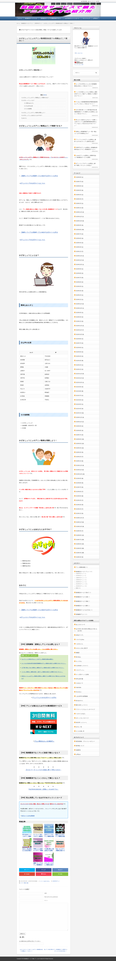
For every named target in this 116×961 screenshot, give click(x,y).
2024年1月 (78, 299)
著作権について (80, 745)
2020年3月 (78, 452)
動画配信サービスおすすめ (83, 610)
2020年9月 (78, 426)
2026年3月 (78, 199)
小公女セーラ (79, 683)
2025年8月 (78, 229)
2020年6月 (78, 439)
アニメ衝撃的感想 (80, 567)
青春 (27, 882)
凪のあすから (79, 700)
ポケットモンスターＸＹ (82, 718)
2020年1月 (78, 461)
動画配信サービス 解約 (82, 605)
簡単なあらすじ (29, 103)
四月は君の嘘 (79, 678)
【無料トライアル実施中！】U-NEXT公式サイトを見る (39, 176)
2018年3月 (78, 557)
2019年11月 (79, 469)
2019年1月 (78, 513)
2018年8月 (78, 535)
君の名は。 (79, 657)
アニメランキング (78, 64)
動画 (77, 588)
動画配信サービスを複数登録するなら (51, 18)
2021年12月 (79, 373)
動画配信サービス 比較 (82, 597)
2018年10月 (79, 526)
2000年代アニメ (80, 581)
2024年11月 (79, 260)
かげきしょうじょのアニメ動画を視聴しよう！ (33, 112)
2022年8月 (78, 338)
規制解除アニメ (80, 614)
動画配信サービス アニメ (82, 571)
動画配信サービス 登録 (82, 601)
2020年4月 (78, 448)
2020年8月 (78, 430)
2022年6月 (78, 347)
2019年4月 (78, 500)
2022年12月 (79, 325)
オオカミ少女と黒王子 (82, 648)
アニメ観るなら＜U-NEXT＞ (44, 741)
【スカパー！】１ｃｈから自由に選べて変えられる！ (43, 770)
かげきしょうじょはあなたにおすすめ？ (31, 115)
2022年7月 (78, 343)
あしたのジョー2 (80, 624)
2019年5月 (78, 496)
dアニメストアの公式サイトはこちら (32, 183)
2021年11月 (79, 378)
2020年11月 (79, 421)
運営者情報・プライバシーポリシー (85, 741)
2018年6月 (78, 544)
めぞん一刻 (79, 726)
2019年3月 (78, 504)
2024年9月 (78, 269)
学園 (25, 882)
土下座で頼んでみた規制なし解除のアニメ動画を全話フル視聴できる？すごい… (43, 667)
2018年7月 (78, 539)
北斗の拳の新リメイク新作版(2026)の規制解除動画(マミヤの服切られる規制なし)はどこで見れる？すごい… (86, 111)
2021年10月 (79, 382)
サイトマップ (92, 1)
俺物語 (77, 652)
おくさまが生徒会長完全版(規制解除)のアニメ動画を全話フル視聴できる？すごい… (44, 663)
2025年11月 (79, 216)
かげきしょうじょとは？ (28, 100)
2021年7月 (78, 395)
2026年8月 (78, 177)
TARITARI (78, 687)
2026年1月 (78, 207)
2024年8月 (78, 273)
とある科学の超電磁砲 (82, 696)
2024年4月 (78, 286)
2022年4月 (78, 356)
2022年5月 (78, 352)
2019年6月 (78, 491)
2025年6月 (78, 238)
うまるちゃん (79, 644)
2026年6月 (78, 186)
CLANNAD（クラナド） (82, 665)
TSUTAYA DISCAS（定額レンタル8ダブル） (43, 789)
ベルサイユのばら (80, 713)
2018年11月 (79, 522)
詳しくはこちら (79, 53)
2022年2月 (78, 365)
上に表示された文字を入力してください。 (30, 941)
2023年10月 (79, 308)
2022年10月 (79, 334)
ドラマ (21, 882)
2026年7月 (78, 181)
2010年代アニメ (80, 584)
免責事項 (78, 750)
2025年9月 (78, 225)
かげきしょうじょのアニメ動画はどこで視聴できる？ (35, 97)
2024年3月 (78, 290)
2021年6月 (78, 400)
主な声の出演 (28, 106)
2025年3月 (78, 247)
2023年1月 (78, 321)
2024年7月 (78, 277)
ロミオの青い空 (80, 731)
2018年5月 (78, 548)
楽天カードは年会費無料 (28, 815)
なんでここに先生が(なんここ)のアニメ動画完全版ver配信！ (38, 659)
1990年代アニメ (80, 579)
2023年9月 (78, 312)
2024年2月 (78, 295)
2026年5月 (78, 190)
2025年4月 (78, 242)
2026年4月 (78, 194)
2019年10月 (79, 474)
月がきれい (79, 692)
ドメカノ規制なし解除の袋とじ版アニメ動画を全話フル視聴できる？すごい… (42, 671)
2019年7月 (78, 487)
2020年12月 (79, 417)
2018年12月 (79, 517)
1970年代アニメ (80, 575)
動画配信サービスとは (31, 18)
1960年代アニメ (80, 573)
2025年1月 (78, 251)
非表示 (44, 95)
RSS (98, 1)
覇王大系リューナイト (82, 705)
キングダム (79, 661)
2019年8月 (78, 483)
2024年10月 (79, 264)
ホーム (20, 18)
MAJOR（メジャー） (81, 722)
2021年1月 (78, 413)
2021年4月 (78, 408)
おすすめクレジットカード (72, 18)
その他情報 (28, 108)
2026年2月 (78, 203)
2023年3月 (78, 317)
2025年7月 (78, 234)
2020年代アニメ (56, 881)
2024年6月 (78, 282)
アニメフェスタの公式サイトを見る (44, 697)
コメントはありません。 (45, 881)
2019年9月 (78, 478)
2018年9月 (78, 531)
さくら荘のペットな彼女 (82, 674)
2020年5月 (78, 443)
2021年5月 (78, 404)
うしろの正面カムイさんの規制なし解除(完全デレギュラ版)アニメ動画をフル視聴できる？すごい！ (86, 93)
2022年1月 (78, 369)
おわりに (24, 118)
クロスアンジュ (80, 670)
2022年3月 (78, 360)
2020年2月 (78, 456)
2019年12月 (79, 465)
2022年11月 (79, 330)
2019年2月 (78, 509)
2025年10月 (79, 221)
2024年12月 (79, 255)
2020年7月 (78, 434)
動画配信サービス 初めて (82, 592)
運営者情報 (84, 1)
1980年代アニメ (80, 577)
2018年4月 (78, 552)
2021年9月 (78, 386)
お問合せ (95, 18)
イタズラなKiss (80, 639)
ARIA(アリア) (79, 635)
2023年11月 (79, 303)
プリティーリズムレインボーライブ (85, 709)
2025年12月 (79, 212)
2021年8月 (78, 391)
